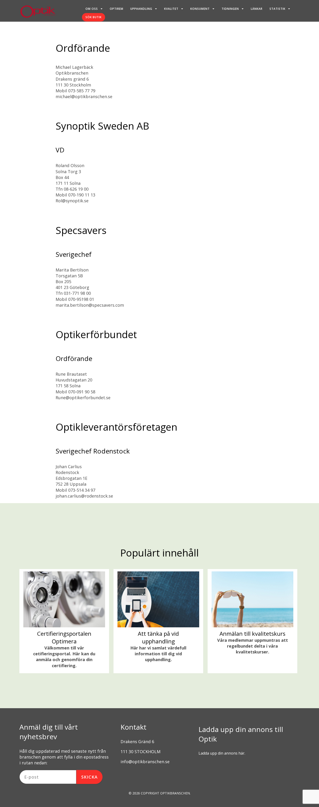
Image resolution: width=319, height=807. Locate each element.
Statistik (277, 9)
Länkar (256, 9)
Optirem (116, 9)
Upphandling (141, 9)
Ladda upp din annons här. (221, 753)
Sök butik (93, 17)
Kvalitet (171, 9)
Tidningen (230, 9)
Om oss (91, 9)
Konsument (200, 9)
